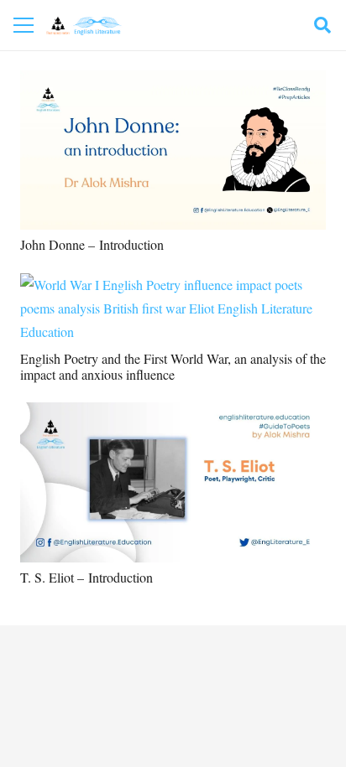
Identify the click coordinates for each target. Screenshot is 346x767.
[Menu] (24, 25)
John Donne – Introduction (92, 244)
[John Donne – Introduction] (173, 82)
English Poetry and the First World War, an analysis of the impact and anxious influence (173, 366)
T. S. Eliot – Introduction (86, 577)
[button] (322, 25)
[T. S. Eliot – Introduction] (173, 413)
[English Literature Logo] (84, 25)
